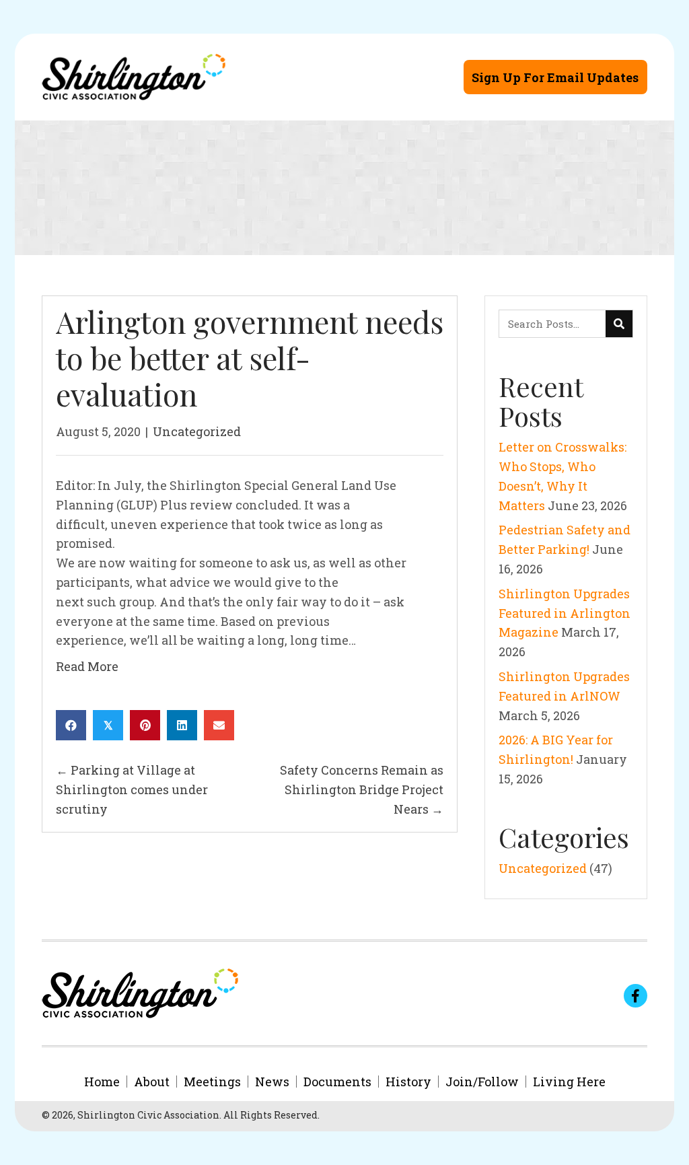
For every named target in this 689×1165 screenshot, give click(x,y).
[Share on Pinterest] (145, 725)
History (408, 1081)
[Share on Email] (219, 725)
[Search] (619, 323)
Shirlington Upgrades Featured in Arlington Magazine (564, 613)
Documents (337, 1081)
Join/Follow (482, 1081)
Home (102, 1081)
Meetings (212, 1081)
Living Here (569, 1081)
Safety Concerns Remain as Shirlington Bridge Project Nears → (361, 789)
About (152, 1081)
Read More (87, 666)
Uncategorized (197, 431)
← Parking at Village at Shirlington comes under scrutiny (132, 789)
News (272, 1081)
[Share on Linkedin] (182, 725)
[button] (555, 77)
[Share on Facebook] (71, 725)
